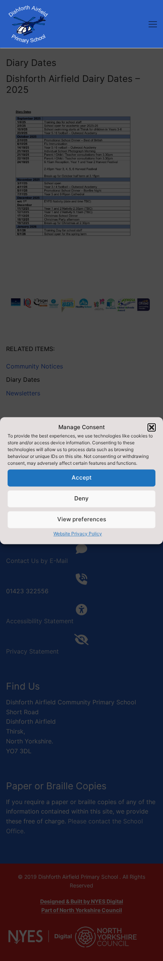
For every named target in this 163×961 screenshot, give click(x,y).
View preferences (81, 519)
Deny (81, 498)
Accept (82, 477)
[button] (151, 427)
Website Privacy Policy (77, 533)
